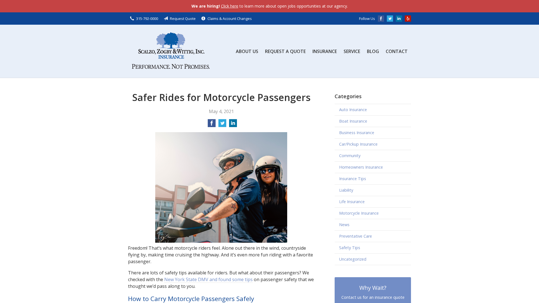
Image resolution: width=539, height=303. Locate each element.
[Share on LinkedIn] (233, 125)
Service (352, 51)
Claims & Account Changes (229, 18)
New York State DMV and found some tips (208, 279)
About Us (247, 51)
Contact (397, 51)
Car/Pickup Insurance (358, 144)
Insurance (324, 51)
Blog (373, 51)
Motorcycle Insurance (359, 213)
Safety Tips (349, 247)
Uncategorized (352, 259)
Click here (229, 6)
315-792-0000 (147, 18)
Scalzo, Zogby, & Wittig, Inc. (170, 51)
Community (349, 155)
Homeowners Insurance (361, 167)
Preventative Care (355, 236)
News (344, 224)
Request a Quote (285, 51)
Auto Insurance (353, 109)
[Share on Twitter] (222, 125)
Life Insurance (352, 201)
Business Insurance (356, 132)
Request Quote (183, 18)
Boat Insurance (353, 121)
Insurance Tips (352, 178)
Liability (346, 190)
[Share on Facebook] (212, 125)
